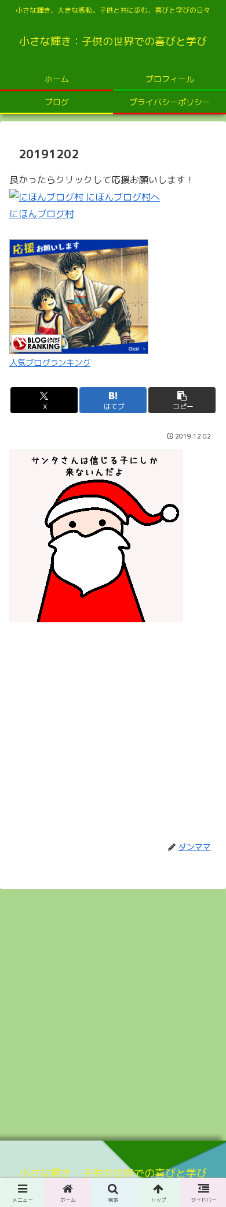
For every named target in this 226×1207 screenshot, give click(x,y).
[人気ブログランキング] (78, 295)
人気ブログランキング (49, 363)
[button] (182, 400)
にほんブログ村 (41, 213)
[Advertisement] (113, 725)
